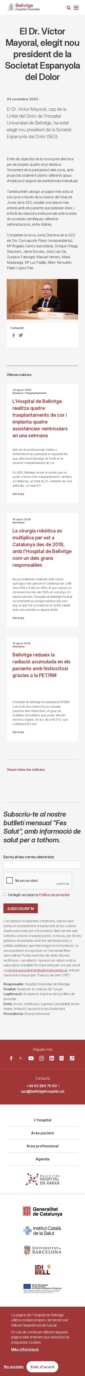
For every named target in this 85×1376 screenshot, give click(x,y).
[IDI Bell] (43, 1270)
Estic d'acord (42, 1367)
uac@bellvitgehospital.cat (42, 1091)
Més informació (25, 1349)
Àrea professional (42, 1146)
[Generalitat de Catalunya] (42, 1211)
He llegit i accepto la (38, 894)
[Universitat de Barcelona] (42, 1250)
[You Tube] (31, 1058)
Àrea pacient (42, 1133)
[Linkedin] (51, 1058)
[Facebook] (11, 1058)
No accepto (14, 1367)
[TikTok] (72, 1058)
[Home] (23, 6)
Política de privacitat (54, 894)
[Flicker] (61, 1058)
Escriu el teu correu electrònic (28, 857)
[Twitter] (20, 1058)
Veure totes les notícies (26, 769)
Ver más (18, 494)
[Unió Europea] (42, 1289)
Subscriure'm (20, 908)
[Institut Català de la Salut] (42, 1231)
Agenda (42, 1159)
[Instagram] (41, 1058)
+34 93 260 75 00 (42, 1086)
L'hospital (42, 1120)
